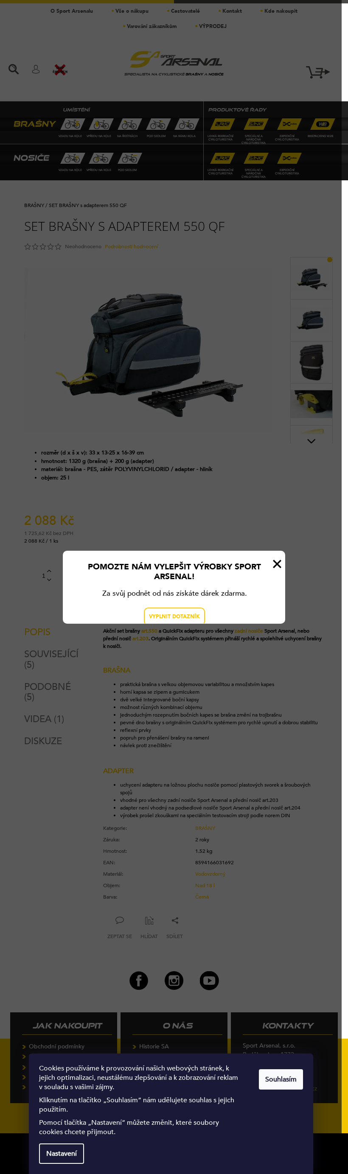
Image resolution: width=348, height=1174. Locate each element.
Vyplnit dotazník (174, 616)
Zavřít (277, 563)
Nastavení (61, 1153)
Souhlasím (281, 1079)
